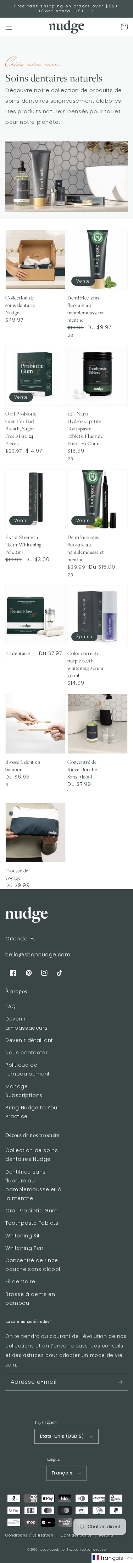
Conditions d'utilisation (29, 1535)
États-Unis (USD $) (62, 1436)
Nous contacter (26, 1052)
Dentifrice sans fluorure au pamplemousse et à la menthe (33, 1185)
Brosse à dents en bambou (30, 1299)
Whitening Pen (24, 1248)
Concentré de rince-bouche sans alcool (33, 1265)
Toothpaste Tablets (32, 1222)
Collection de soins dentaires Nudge (31, 1155)
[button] (9, 27)
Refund (106, 1535)
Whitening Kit (22, 1235)
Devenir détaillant (29, 1040)
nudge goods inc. (52, 1549)
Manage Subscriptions (24, 1091)
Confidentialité (76, 1535)
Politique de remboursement (27, 1069)
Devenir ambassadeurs (26, 1023)
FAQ (10, 1006)
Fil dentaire (20, 1281)
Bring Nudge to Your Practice (32, 1112)
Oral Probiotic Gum (31, 1210)
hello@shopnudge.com (37, 954)
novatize (99, 1549)
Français (62, 1473)
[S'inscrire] (120, 1382)
